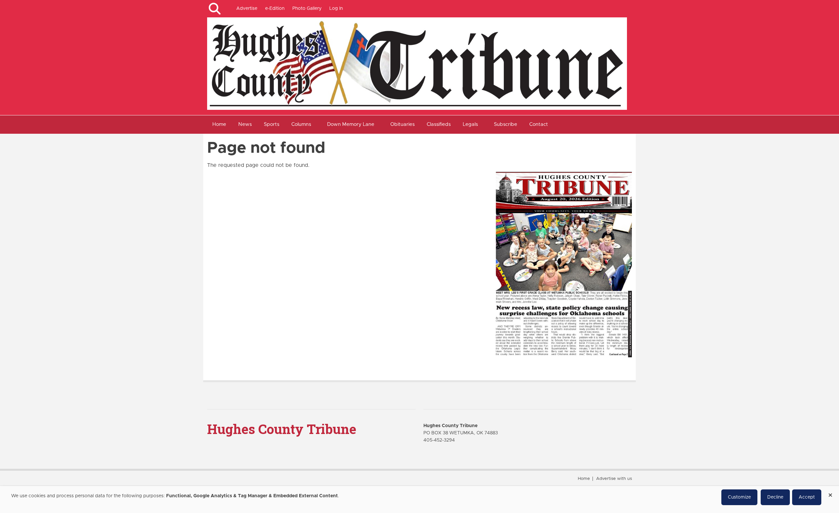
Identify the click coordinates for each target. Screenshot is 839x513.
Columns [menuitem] (301, 124)
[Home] (417, 63)
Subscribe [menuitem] (505, 124)
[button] (214, 8)
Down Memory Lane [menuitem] (350, 124)
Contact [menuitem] (538, 124)
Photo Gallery (307, 8)
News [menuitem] (245, 124)
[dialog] (419, 499)
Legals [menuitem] (470, 124)
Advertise (246, 8)
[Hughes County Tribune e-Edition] (564, 264)
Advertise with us (614, 479)
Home (584, 479)
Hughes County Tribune (281, 429)
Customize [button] (739, 497)
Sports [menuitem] (271, 124)
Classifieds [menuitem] (439, 124)
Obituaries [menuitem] (402, 124)
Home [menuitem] (219, 124)
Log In (336, 8)
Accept (807, 497)
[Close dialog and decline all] (830, 493)
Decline (775, 497)
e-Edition (274, 8)
